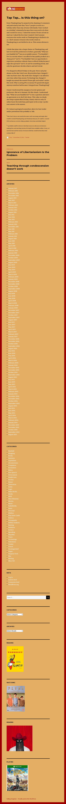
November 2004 (13, 399)
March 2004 (12, 418)
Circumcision (13, 463)
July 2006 (11, 351)
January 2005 (12, 394)
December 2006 (13, 339)
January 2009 (13, 279)
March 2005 (12, 389)
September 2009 (14, 260)
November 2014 (13, 193)
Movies (10, 501)
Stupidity (11, 534)
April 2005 (12, 387)
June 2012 (11, 217)
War (9, 556)
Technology (12, 539)
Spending (11, 532)
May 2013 (11, 200)
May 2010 (11, 243)
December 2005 (13, 367)
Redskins (11, 527)
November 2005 (13, 370)
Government (12, 475)
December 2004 (13, 396)
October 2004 (13, 401)
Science (11, 530)
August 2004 (12, 406)
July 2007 (11, 322)
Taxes (10, 537)
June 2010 (11, 241)
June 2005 (11, 382)
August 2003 (12, 434)
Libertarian (12, 484)
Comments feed (13, 582)
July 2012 (11, 215)
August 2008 (12, 291)
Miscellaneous (13, 499)
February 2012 (13, 222)
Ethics (10, 470)
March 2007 (12, 332)
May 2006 (11, 356)
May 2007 (11, 327)
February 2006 (13, 363)
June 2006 (11, 353)
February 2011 (13, 234)
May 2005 (11, 384)
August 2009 (12, 262)
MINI (10, 496)
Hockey (11, 480)
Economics (12, 468)
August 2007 (12, 320)
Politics (11, 518)
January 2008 (13, 308)
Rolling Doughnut (11, 799)
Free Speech (12, 472)
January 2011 (12, 236)
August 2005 (12, 377)
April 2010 (11, 246)
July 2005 (11, 379)
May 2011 (11, 231)
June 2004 (11, 410)
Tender (27, 137)
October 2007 (13, 315)
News (10, 508)
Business (11, 458)
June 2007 (11, 324)
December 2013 (13, 195)
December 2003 (13, 425)
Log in (10, 577)
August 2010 (12, 238)
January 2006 (13, 365)
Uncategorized (13, 549)
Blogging (11, 453)
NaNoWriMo (12, 506)
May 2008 (11, 298)
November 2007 (13, 313)
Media (10, 494)
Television (12, 542)
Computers (12, 465)
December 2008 (13, 281)
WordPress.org (13, 584)
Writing (11, 558)
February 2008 (13, 305)
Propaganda (12, 520)
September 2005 (14, 375)
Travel (10, 546)
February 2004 (13, 420)
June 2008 (11, 296)
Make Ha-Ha (12, 491)
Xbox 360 (11, 561)
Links (10, 487)
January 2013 (12, 207)
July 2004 (11, 408)
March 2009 (12, 274)
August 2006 (12, 348)
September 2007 (14, 317)
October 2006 (13, 344)
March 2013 (12, 203)
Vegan (10, 551)
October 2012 (12, 210)
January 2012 (12, 224)
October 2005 (13, 372)
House (10, 482)
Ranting (11, 525)
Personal (11, 511)
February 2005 (13, 391)
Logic (10, 489)
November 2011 (13, 226)
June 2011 (11, 229)
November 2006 (13, 341)
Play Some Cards (14, 515)
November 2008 (13, 284)
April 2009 (12, 272)
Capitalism (12, 460)
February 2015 (13, 191)
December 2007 (13, 310)
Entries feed (12, 580)
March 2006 (12, 360)
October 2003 (12, 430)
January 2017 (12, 188)
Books (10, 456)
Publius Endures (14, 523)
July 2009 (11, 265)
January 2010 (12, 253)
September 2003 (13, 432)
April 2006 (12, 358)
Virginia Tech (13, 554)
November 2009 (13, 255)
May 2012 (11, 219)
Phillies (11, 513)
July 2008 (11, 293)
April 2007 (12, 329)
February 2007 (13, 334)
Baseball (11, 451)
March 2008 (12, 303)
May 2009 (11, 270)
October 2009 (13, 258)
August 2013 (12, 198)
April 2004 (12, 415)
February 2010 (13, 250)
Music (10, 503)
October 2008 (13, 286)
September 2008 (14, 289)
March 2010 (12, 248)
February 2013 (13, 205)
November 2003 (13, 427)
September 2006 (14, 346)
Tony (10, 137)
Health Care (12, 477)
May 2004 (11, 413)
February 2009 (13, 277)
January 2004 (13, 422)
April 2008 (12, 301)
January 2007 (12, 336)
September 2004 (14, 403)
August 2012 (12, 212)
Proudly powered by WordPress (27, 799)
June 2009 (11, 267)
